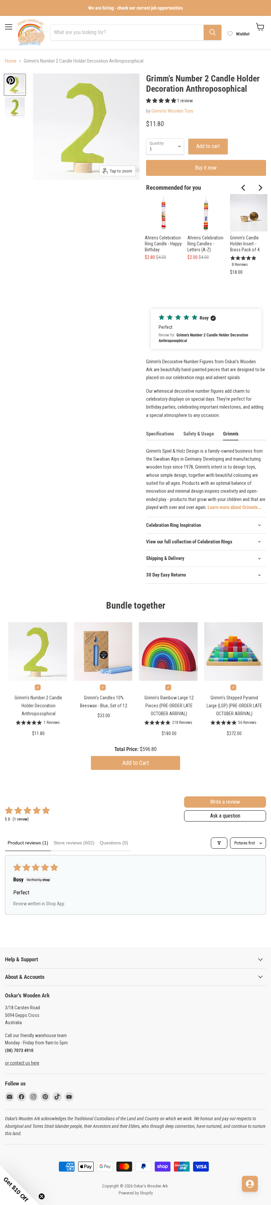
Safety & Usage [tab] (198, 434)
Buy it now (205, 168)
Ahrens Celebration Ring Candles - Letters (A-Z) (205, 243)
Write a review (225, 802)
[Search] (212, 32)
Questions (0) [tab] (114, 842)
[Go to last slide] (243, 187)
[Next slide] (260, 187)
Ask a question (225, 816)
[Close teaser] (41, 1196)
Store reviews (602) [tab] (74, 842)
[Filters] (219, 843)
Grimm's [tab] (231, 434)
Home (11, 61)
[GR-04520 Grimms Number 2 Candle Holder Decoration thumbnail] (14, 107)
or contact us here (22, 1063)
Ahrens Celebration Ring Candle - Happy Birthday (163, 243)
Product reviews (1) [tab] (28, 842)
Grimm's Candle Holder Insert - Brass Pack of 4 (244, 243)
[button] (161, 101)
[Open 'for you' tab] (250, 1184)
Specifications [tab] (160, 434)
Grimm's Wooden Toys (172, 111)
